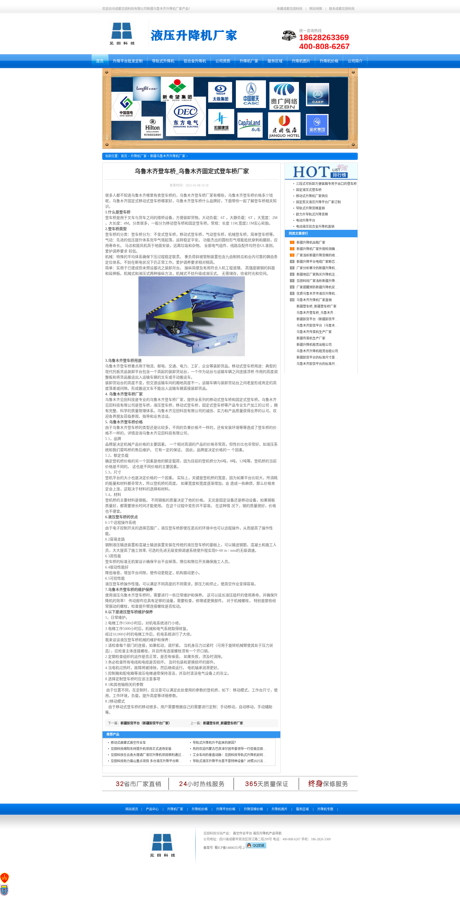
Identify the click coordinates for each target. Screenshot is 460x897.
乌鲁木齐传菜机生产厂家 (314, 332)
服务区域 (302, 809)
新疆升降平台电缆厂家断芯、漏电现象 (324, 262)
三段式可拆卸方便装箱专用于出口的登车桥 (326, 184)
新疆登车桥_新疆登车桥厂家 (223, 723)
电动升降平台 (305, 220)
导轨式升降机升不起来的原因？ (215, 743)
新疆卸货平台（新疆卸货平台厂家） (146, 723)
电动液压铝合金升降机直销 (315, 227)
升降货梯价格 (253, 809)
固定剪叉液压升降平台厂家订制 (318, 202)
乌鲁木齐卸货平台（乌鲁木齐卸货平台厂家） (328, 325)
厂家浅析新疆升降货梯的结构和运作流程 (325, 255)
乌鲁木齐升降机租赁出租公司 (317, 351)
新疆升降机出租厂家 (311, 242)
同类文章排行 (298, 233)
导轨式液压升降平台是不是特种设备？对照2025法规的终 (233, 761)
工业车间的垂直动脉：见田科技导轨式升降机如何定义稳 (233, 755)
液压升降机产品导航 (267, 833)
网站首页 (131, 809)
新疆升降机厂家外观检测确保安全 (320, 249)
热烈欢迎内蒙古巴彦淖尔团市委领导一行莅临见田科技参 (233, 749)
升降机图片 (280, 809)
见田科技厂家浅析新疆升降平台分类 (322, 281)
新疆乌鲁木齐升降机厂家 (167, 156)
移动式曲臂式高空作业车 (128, 743)
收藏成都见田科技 (289, 9)
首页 (124, 156)
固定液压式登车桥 (309, 190)
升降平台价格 (225, 809)
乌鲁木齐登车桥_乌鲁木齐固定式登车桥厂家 (328, 313)
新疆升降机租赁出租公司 (314, 345)
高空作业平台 (242, 833)
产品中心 (152, 809)
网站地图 (315, 9)
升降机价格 (200, 809)
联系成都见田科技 (342, 9)
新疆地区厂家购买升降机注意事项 (320, 274)
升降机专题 (325, 809)
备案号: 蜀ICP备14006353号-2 (224, 848)
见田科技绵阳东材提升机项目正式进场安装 (141, 749)
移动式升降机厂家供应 (312, 196)
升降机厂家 (139, 156)
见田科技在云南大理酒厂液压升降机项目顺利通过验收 (149, 755)
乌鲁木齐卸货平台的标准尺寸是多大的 (324, 364)
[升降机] (122, 46)
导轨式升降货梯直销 (310, 208)
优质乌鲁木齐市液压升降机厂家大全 (322, 294)
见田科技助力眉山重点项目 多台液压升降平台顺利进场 (149, 761)
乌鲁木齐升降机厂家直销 (314, 300)
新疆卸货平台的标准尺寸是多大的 (320, 357)
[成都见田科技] (162, 858)
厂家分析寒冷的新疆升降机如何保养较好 (325, 268)
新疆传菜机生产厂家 (311, 338)
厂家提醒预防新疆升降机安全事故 (320, 287)
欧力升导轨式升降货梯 (312, 214)
